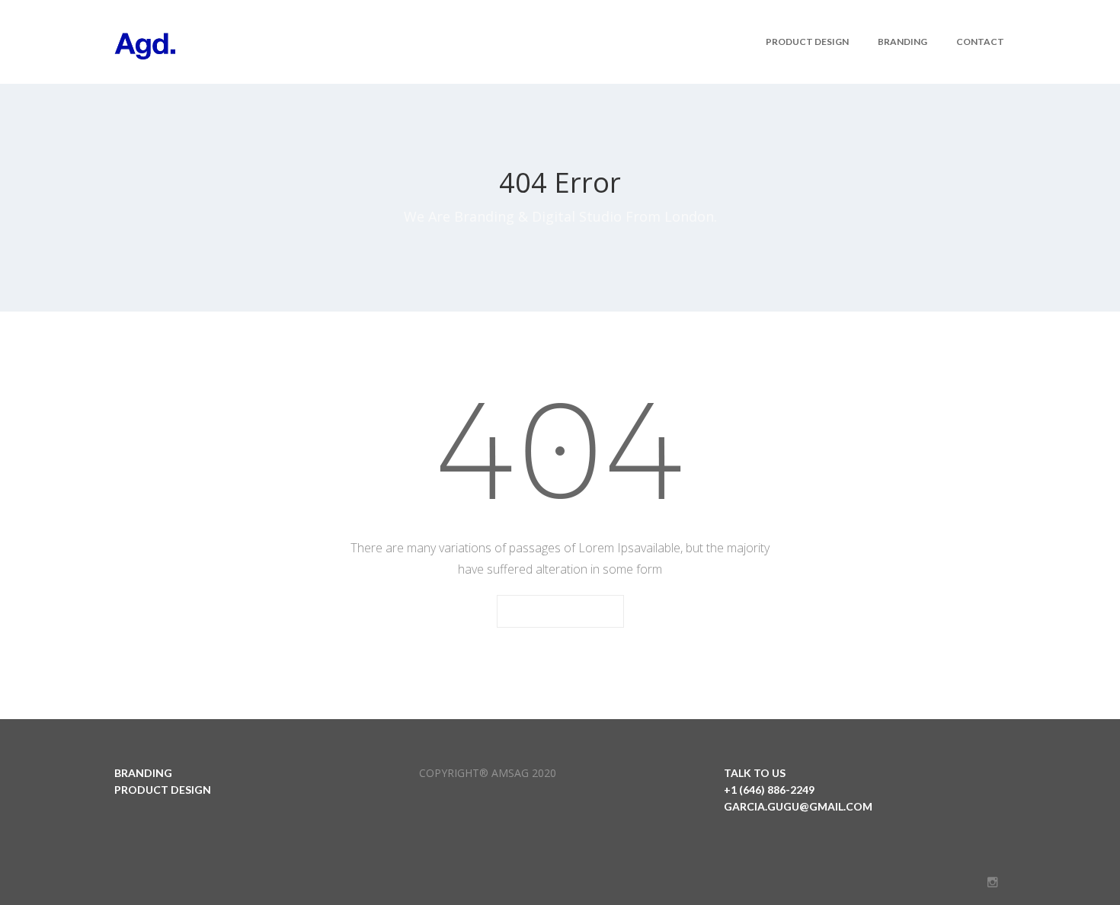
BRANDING (143, 772)
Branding (902, 41)
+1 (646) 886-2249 (769, 789)
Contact (980, 41)
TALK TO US (755, 772)
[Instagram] (992, 882)
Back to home (560, 612)
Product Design (807, 41)
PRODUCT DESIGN (162, 789)
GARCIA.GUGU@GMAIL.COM (798, 806)
